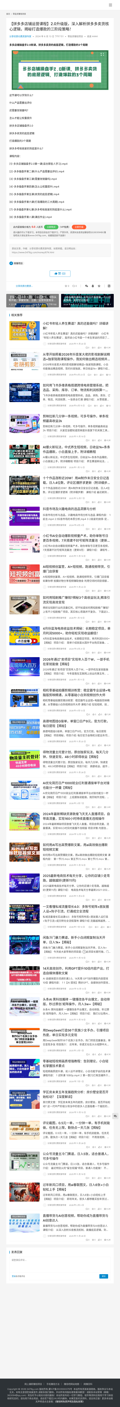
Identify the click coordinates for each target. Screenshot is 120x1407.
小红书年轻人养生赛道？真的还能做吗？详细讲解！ (75, 326)
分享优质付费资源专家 (20, 36)
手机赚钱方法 (53, 1384)
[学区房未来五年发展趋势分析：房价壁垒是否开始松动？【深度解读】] (24, 1099)
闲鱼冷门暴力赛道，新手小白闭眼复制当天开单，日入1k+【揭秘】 (74, 940)
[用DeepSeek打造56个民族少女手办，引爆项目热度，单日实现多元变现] (24, 1037)
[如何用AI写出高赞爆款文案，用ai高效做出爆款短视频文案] (24, 852)
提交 (104, 1276)
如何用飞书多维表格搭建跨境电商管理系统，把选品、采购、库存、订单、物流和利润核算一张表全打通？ (75, 388)
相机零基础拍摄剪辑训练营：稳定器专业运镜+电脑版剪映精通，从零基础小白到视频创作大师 (76, 693)
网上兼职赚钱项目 (33, 1384)
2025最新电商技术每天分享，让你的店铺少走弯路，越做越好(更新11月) (76, 878)
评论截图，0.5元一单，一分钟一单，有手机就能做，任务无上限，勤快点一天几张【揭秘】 (76, 1125)
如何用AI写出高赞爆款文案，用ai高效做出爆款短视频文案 (75, 847)
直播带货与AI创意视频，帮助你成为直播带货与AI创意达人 (75, 1218)
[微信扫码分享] (86, 286)
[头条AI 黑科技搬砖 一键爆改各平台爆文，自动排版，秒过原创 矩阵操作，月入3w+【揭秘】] (24, 1006)
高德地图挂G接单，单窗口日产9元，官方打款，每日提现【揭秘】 (76, 723)
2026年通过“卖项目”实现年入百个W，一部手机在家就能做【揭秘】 (76, 662)
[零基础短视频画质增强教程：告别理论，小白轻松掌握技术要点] (24, 1068)
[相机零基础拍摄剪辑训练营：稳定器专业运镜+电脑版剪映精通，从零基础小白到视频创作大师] (24, 697)
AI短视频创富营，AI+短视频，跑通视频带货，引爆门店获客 (76, 569)
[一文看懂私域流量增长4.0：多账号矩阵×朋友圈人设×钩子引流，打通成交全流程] (24, 913)
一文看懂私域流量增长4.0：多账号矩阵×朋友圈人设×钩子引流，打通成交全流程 (76, 909)
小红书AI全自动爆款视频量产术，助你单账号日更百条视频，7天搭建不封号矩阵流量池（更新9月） (76, 538)
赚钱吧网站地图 (71, 1384)
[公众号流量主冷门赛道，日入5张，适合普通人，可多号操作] (24, 1161)
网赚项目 (18, 263)
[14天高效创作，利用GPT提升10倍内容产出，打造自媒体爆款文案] (24, 975)
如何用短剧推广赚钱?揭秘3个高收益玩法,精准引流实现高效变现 (76, 600)
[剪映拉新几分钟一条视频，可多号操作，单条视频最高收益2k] (24, 423)
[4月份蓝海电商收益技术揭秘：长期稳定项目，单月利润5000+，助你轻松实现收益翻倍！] (24, 635)
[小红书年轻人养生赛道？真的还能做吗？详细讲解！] (24, 330)
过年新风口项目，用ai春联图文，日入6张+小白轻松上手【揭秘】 (76, 1187)
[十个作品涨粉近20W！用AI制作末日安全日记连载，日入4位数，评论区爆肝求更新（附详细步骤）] (24, 485)
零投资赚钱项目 (75, 36)
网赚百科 (88, 1384)
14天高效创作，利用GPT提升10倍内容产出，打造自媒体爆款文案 (76, 971)
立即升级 (79, 227)
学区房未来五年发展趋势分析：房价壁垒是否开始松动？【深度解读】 (75, 1094)
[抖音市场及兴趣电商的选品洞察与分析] (24, 516)
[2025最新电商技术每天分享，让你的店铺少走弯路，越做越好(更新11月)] (24, 882)
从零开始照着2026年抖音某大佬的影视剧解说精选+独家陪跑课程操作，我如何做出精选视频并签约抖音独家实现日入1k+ (76, 357)
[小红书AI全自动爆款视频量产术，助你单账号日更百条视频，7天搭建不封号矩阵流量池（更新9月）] (24, 543)
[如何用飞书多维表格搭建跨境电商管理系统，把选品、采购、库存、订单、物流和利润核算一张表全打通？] (24, 392)
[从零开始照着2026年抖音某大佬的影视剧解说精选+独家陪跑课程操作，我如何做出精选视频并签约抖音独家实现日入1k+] (24, 361)
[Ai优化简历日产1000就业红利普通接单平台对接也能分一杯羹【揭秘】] (24, 790)
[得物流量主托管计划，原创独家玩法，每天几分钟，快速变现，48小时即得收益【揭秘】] (24, 759)
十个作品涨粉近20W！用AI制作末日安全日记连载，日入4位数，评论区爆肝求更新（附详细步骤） (76, 480)
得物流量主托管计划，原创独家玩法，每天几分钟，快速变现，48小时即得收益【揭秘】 (75, 754)
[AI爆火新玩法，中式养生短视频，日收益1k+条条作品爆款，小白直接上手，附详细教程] (24, 454)
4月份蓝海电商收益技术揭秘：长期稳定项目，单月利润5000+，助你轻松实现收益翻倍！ (76, 631)
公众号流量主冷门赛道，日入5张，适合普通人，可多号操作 (76, 1156)
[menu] (110, 5)
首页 (8, 14)
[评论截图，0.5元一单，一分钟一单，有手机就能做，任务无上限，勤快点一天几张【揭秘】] (24, 1130)
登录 (14, 1276)
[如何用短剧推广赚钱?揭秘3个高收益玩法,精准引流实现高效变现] (24, 604)
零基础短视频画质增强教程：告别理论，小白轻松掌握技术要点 (75, 1063)
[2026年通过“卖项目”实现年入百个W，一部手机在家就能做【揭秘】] (24, 666)
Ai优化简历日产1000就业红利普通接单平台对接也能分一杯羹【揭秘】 (76, 785)
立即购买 (51, 227)
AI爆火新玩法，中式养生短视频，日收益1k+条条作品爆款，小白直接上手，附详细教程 (76, 449)
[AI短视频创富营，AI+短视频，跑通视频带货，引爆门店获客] (24, 573)
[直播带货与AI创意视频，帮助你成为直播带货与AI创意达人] (24, 1222)
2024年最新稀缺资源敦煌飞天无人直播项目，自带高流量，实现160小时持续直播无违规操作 (76, 816)
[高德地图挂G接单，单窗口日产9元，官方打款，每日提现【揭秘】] (24, 728)
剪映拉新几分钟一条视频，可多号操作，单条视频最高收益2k (75, 418)
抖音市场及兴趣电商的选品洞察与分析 (69, 509)
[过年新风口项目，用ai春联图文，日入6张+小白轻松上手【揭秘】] (24, 1192)
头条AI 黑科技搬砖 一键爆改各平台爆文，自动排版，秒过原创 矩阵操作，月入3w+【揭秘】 (76, 1002)
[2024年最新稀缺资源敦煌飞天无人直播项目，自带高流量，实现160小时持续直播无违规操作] (24, 821)
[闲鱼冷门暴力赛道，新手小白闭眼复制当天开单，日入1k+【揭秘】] (24, 944)
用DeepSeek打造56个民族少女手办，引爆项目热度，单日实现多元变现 (76, 1032)
